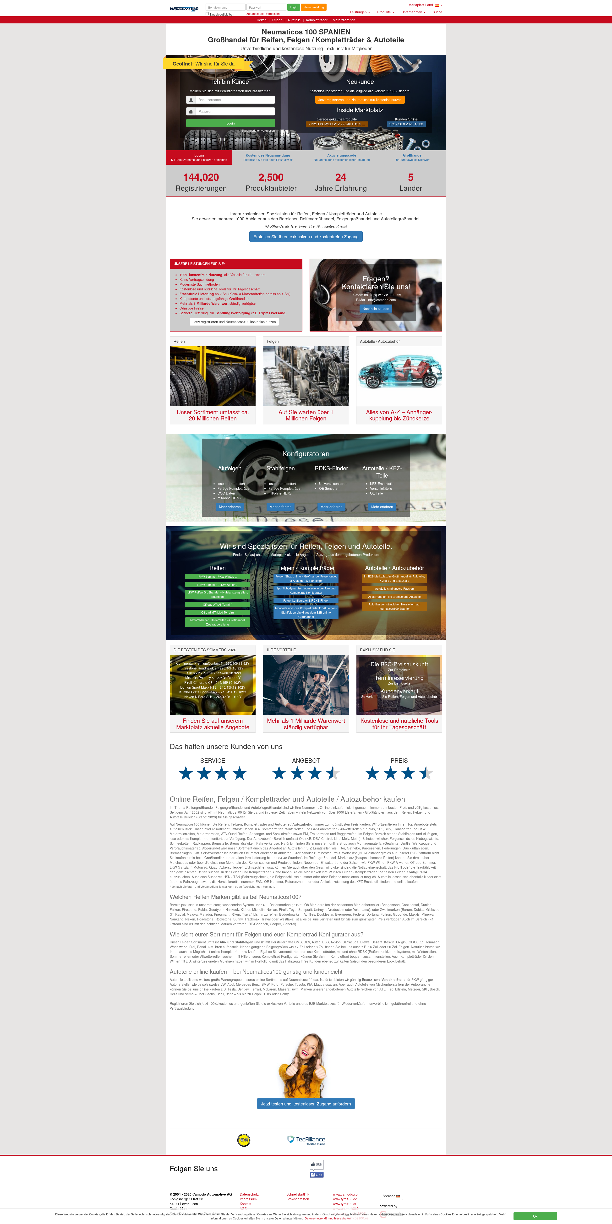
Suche (437, 12)
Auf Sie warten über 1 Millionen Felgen (306, 415)
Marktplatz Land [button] (421, 4)
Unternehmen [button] (412, 12)
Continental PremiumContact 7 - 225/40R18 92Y (212, 663)
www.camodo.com (347, 1194)
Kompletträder (317, 19)
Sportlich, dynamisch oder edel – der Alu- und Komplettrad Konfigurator (306, 590)
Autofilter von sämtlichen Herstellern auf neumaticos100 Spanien (394, 606)
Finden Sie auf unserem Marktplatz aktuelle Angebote (212, 723)
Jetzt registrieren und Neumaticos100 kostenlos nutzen (360, 99)
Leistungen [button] (359, 12)
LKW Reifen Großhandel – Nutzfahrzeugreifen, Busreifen (217, 594)
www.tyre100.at (344, 1203)
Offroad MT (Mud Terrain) (217, 612)
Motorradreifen (344, 19)
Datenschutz (249, 1194)
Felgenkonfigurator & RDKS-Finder (306, 600)
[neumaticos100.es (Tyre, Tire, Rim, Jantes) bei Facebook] (317, 1168)
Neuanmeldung (314, 7)
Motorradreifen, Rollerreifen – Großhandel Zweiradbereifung (217, 622)
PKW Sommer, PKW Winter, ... (217, 576)
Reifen (262, 19)
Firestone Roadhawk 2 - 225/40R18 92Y (212, 668)
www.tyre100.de (345, 1199)
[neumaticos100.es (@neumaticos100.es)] (271, 1167)
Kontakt (245, 1203)
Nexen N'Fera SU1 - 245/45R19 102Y (212, 696)
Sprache (389, 1195)
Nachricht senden (376, 308)
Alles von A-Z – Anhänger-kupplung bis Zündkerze (399, 415)
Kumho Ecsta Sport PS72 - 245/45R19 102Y (212, 692)
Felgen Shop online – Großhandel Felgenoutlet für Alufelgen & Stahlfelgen (306, 578)
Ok (535, 1216)
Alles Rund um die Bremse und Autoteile (394, 596)
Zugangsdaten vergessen (258, 130)
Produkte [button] (384, 12)
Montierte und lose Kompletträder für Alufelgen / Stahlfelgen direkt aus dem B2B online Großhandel (306, 612)
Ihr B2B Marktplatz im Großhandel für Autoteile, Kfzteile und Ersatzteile (394, 578)
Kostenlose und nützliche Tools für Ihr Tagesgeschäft (399, 723)
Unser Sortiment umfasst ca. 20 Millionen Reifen (213, 415)
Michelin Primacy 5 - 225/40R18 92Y (212, 677)
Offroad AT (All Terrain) (217, 604)
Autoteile (294, 19)
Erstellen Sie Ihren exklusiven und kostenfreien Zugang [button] (306, 236)
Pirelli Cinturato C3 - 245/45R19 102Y (212, 682)
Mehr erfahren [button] (230, 506)
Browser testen (297, 1199)
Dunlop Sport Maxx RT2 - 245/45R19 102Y (212, 687)
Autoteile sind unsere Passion (394, 588)
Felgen (277, 19)
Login (293, 7)
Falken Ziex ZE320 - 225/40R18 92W (213, 672)
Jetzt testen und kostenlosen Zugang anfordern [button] (306, 1103)
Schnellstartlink (297, 1194)
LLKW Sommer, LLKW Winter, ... (217, 584)
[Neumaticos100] (184, 7)
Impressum (248, 1199)
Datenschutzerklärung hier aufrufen (328, 1218)
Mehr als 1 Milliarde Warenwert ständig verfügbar (306, 723)
